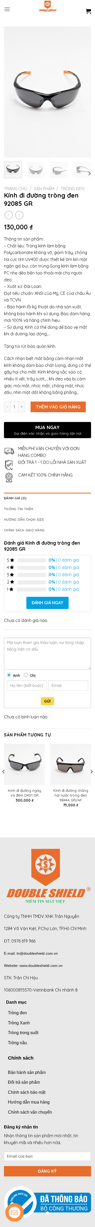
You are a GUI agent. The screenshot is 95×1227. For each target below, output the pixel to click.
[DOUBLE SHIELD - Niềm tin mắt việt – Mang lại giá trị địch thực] (48, 9)
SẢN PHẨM (44, 188)
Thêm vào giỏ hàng (58, 407)
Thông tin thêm (19, 509)
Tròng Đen (72, 188)
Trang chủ (15, 188)
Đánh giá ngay (47, 602)
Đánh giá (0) (15, 498)
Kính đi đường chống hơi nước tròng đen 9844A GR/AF (70, 795)
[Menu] (7, 9)
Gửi (47, 701)
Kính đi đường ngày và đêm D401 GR (24, 792)
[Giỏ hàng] (88, 11)
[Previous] (12, 92)
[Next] (82, 92)
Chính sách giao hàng (24, 530)
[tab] (47, 498)
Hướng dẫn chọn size (24, 519)
